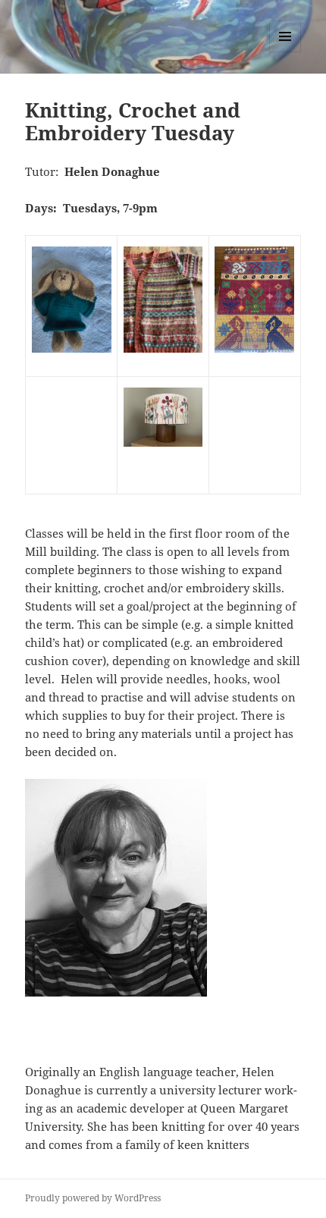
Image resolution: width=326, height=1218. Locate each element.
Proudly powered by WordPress (93, 1197)
